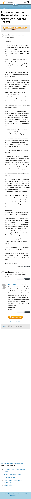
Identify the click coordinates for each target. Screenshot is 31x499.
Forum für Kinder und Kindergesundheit (10, 6)
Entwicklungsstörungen (12, 474)
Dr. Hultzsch (13, 285)
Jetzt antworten (16, 317)
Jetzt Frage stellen (21, 27)
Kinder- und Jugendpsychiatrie (12, 463)
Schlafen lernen (9, 477)
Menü (16, 4)
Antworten (27, 266)
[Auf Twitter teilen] (12, 326)
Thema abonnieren (8, 27)
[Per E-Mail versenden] (17, 326)
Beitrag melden (21, 266)
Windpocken (8, 485)
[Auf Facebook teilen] (9, 326)
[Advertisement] (15, 395)
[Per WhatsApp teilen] (14, 326)
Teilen (4, 326)
